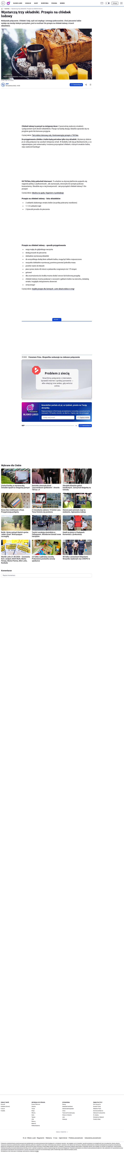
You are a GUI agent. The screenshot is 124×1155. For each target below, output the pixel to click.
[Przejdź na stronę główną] (3, 5)
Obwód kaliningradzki (68, 1108)
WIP (7, 84)
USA (33, 1119)
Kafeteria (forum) (5, 1106)
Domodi (3, 1104)
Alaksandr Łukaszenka (99, 1113)
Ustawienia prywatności (92, 1138)
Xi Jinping (96, 1115)
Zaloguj (115, 3)
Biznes (62, 3)
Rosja (33, 1110)
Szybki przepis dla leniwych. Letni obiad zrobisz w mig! (53, 289)
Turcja (33, 1108)
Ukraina (34, 1106)
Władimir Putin (97, 1108)
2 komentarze (77, 85)
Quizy (36, 3)
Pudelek (3, 1110)
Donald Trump (97, 1106)
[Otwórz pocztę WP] (101, 3)
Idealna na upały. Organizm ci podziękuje (48, 193)
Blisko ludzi (17, 3)
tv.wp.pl (3, 1108)
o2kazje (28, 3)
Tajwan (33, 1117)
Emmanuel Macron (98, 1110)
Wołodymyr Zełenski (98, 1117)
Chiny (63, 1110)
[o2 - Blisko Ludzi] (10, 3)
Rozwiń (56, 319)
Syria (33, 1115)
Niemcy (34, 1121)
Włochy (33, 1113)
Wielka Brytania (36, 1125)
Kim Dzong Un (97, 1104)
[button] (107, 3)
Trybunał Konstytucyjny (68, 1113)
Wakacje (64, 1119)
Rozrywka (44, 3)
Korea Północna (36, 1104)
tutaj (37, 1151)
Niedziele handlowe (67, 1106)
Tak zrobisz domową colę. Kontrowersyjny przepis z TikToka (55, 135)
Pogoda (54, 3)
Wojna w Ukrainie (66, 1115)
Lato (63, 1117)
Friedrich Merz (97, 1119)
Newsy (64, 1104)
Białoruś (34, 1123)
